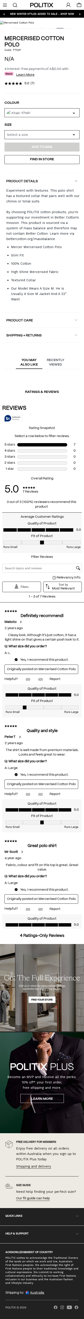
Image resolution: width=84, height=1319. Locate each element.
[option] (42, 22)
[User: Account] (68, 5)
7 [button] (67, 30)
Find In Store (42, 159)
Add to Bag (42, 147)
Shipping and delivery (33, 1166)
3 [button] (31, 30)
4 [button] (40, 30)
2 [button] (22, 30)
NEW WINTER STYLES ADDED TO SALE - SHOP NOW (42, 13)
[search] (15, 4)
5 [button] (49, 30)
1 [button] (13, 30)
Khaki (26, 113)
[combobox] (42, 134)
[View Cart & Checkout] (79, 6)
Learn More (25, 74)
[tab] (29, 362)
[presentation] (29, 362)
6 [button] (58, 30)
